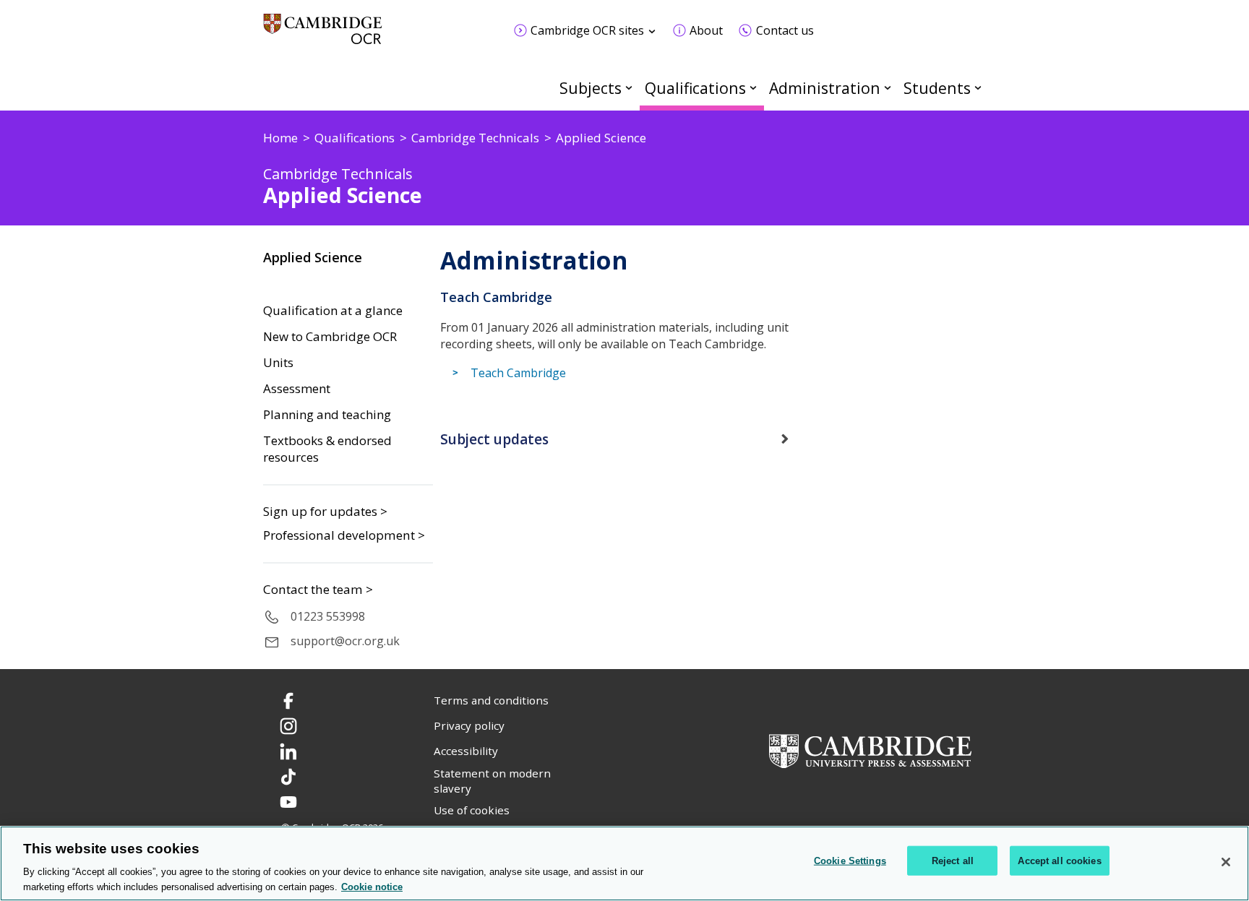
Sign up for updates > (325, 511)
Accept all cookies (1059, 860)
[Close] (1226, 862)
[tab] (624, 439)
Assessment (296, 389)
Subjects (590, 87)
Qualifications (695, 87)
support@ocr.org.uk (345, 641)
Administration (824, 87)
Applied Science (312, 257)
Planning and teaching (327, 415)
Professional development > (344, 535)
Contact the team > (318, 590)
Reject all (953, 860)
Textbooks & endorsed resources (327, 449)
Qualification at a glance (333, 311)
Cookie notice (372, 886)
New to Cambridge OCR (330, 337)
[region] (624, 863)
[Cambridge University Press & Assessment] (870, 750)
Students (937, 87)
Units (278, 363)
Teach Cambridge (518, 373)
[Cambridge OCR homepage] (322, 36)
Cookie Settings (850, 860)
